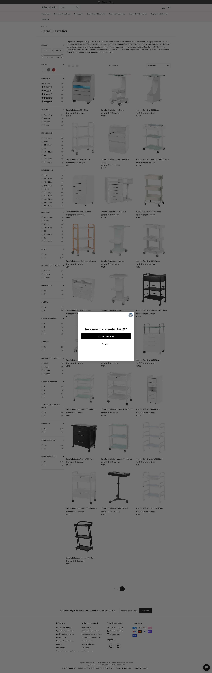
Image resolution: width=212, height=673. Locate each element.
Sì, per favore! (106, 336)
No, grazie (106, 344)
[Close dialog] (130, 315)
